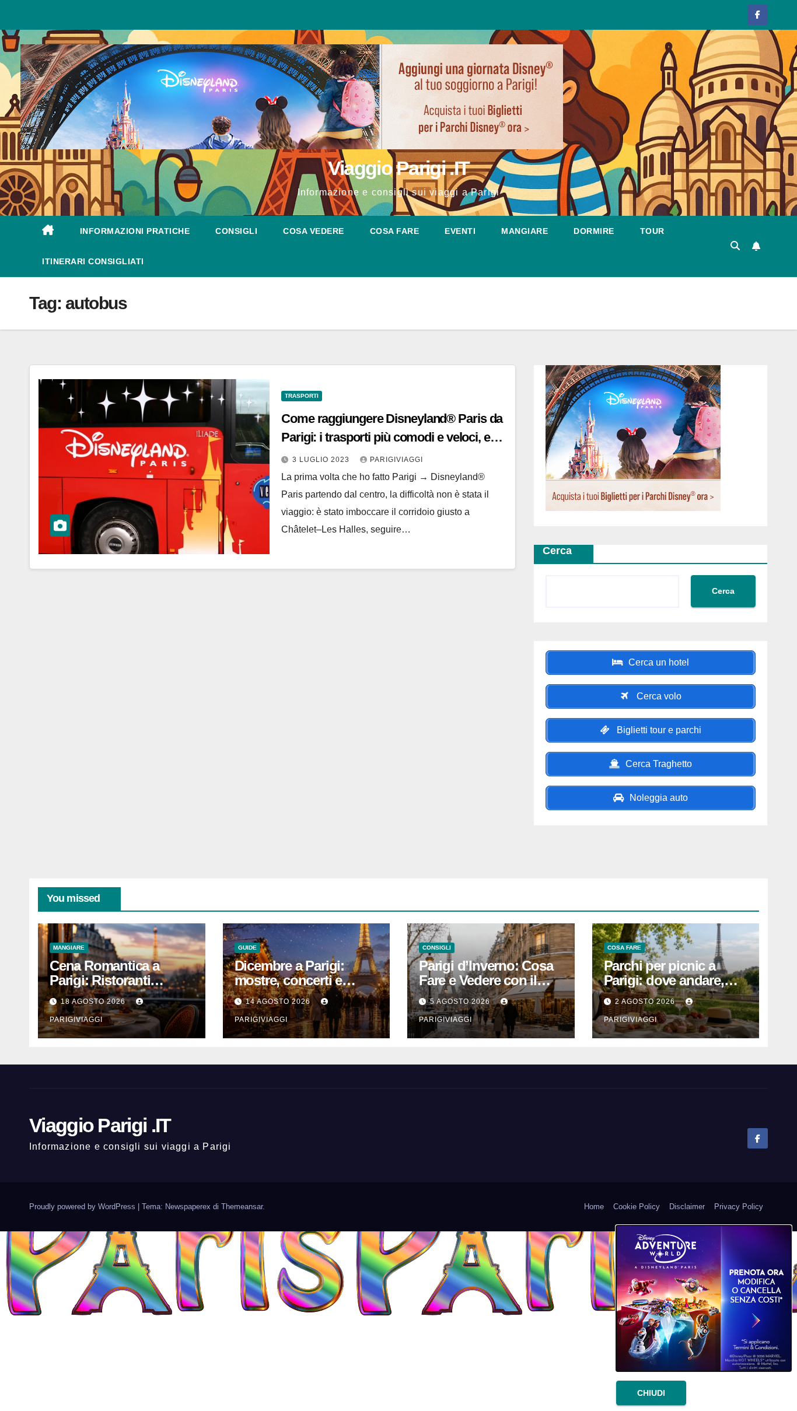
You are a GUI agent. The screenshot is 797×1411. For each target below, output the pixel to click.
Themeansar (242, 1206)
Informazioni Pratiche (135, 231)
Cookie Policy (636, 1206)
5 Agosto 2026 (461, 1001)
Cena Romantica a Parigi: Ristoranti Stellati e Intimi (104, 980)
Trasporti (302, 396)
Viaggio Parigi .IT (398, 168)
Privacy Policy (738, 1206)
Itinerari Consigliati (93, 261)
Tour (652, 231)
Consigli (236, 231)
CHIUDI (651, 1393)
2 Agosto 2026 (646, 1001)
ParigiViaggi (396, 460)
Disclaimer (687, 1206)
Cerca (557, 550)
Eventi (460, 231)
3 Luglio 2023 (322, 460)
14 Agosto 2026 (279, 1001)
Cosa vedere (313, 231)
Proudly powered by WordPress (83, 1206)
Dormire (594, 231)
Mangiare (524, 231)
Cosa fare (395, 231)
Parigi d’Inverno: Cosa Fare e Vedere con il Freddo (486, 980)
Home (594, 1206)
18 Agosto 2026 (94, 1001)
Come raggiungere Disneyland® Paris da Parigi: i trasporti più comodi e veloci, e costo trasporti (391, 437)
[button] (735, 246)
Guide (247, 947)
